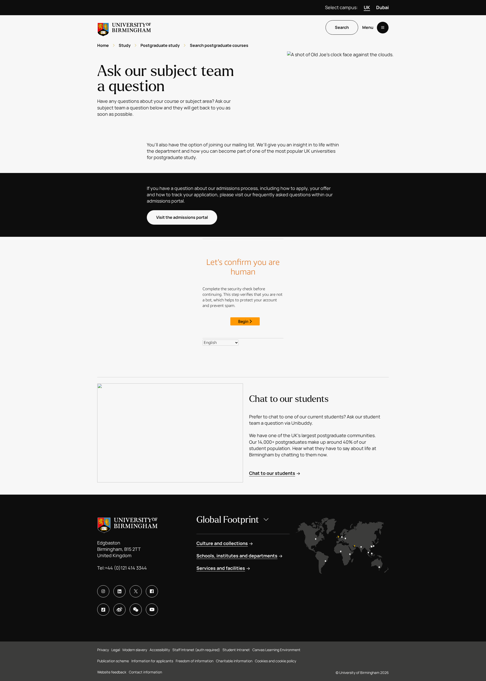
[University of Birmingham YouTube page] (152, 610)
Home (103, 45)
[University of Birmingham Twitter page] (136, 591)
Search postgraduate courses (219, 45)
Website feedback (111, 672)
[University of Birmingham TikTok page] (103, 610)
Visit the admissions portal (182, 217)
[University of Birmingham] (124, 27)
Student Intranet (236, 649)
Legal (115, 649)
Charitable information (234, 660)
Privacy (103, 649)
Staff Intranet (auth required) (196, 649)
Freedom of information (194, 660)
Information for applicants (152, 660)
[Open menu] (383, 28)
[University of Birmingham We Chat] (136, 610)
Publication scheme (113, 660)
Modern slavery (135, 649)
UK (367, 7)
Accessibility (160, 649)
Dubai (382, 7)
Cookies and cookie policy (275, 660)
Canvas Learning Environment (276, 649)
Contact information (145, 672)
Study (125, 45)
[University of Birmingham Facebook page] (152, 591)
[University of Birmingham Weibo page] (119, 610)
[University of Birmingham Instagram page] (103, 591)
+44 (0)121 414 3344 (126, 568)
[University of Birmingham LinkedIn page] (119, 591)
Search (342, 27)
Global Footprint (227, 520)
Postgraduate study (160, 45)
